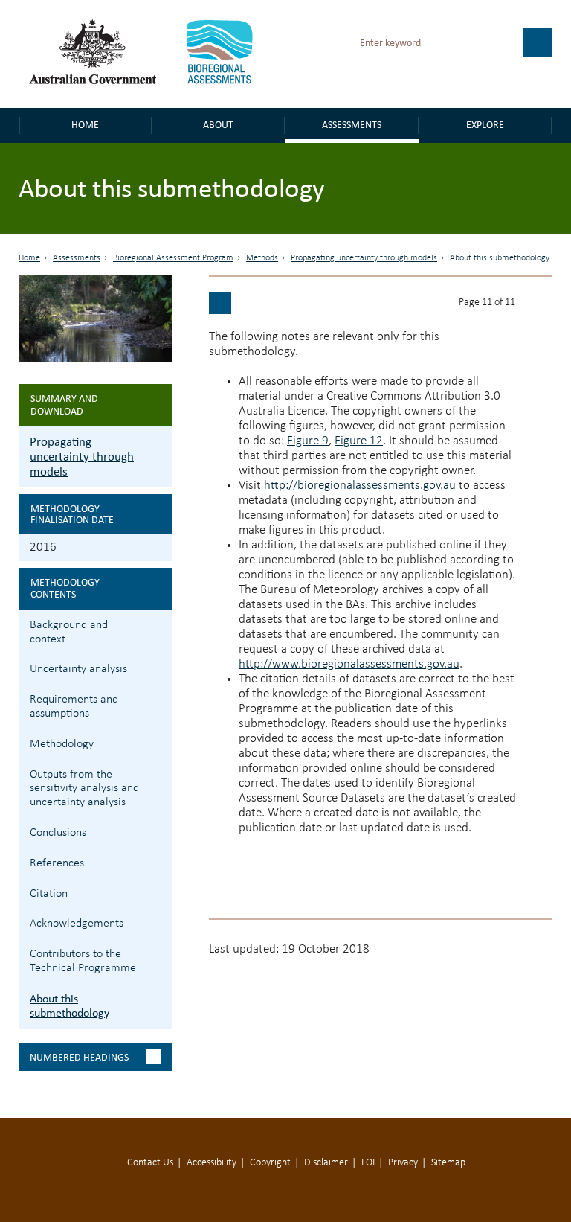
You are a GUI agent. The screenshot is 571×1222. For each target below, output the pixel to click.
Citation (49, 894)
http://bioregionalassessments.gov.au (360, 485)
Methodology (62, 744)
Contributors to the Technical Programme (83, 961)
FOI (368, 1162)
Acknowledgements (76, 924)
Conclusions (58, 833)
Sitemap (448, 1162)
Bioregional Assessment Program (173, 258)
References (57, 863)
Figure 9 (308, 441)
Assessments (351, 124)
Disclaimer (326, 1162)
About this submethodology (69, 1005)
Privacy (403, 1162)
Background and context (69, 632)
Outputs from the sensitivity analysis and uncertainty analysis (84, 789)
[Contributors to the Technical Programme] (220, 303)
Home (85, 124)
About (218, 124)
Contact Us (150, 1162)
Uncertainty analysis (78, 669)
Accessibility (211, 1162)
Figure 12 (359, 441)
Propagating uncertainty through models (364, 258)
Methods (262, 258)
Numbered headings (79, 1057)
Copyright (270, 1162)
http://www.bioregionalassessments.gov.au (349, 664)
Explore (485, 124)
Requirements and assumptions (74, 707)
